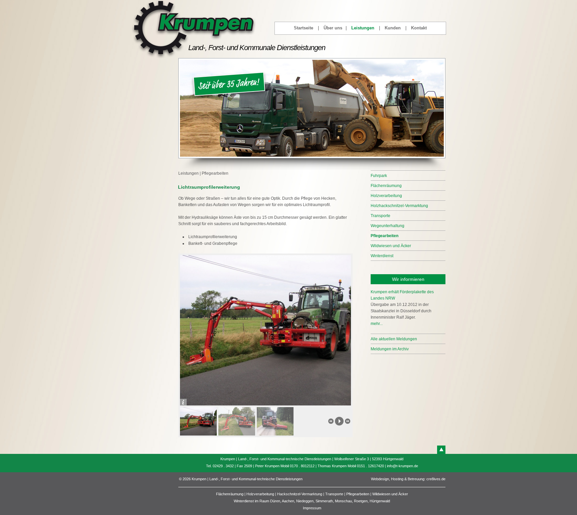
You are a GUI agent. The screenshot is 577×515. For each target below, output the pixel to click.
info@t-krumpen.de (402, 466)
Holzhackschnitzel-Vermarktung (399, 205)
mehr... (377, 323)
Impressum (312, 508)
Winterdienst (382, 255)
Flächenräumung (386, 185)
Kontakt (419, 27)
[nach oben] (441, 450)
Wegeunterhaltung (387, 225)
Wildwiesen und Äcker (391, 245)
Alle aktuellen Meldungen (394, 339)
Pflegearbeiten (215, 173)
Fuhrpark (379, 175)
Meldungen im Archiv (390, 349)
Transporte (380, 215)
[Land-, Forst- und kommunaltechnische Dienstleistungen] (194, 57)
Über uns (333, 27)
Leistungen (362, 27)
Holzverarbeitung (386, 195)
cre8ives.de (435, 479)
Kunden (393, 27)
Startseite (303, 27)
